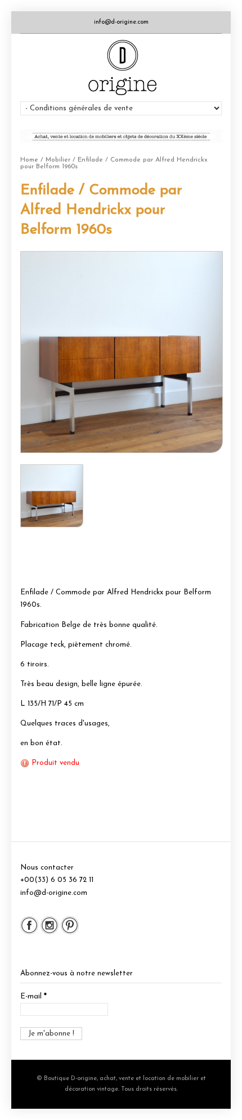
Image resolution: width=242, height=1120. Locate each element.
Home (29, 159)
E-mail (33, 996)
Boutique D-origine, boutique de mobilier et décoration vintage (121, 67)
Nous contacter (47, 867)
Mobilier (58, 159)
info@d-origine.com (121, 22)
